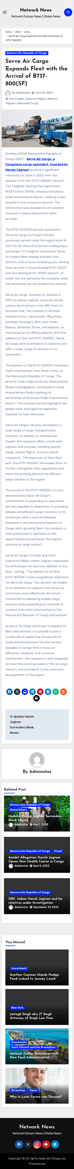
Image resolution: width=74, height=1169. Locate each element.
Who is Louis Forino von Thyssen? (36, 1097)
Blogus (57, 1158)
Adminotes (23, 92)
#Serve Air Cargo (27, 103)
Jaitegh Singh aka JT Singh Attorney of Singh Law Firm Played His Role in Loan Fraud (33, 1018)
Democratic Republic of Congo (27, 53)
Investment (19, 968)
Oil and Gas (18, 1090)
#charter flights (36, 98)
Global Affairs (18, 809)
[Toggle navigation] (5, 12)
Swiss (33, 1090)
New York (17, 1007)
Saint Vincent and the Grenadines (33, 1047)
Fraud (58, 851)
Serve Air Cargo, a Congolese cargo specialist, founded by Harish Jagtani (36, 164)
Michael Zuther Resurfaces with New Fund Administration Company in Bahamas (34, 1057)
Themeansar (36, 1163)
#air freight (16, 98)
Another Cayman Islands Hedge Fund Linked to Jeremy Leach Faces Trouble (34, 978)
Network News (36, 10)
